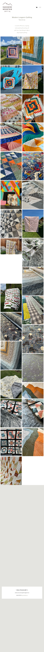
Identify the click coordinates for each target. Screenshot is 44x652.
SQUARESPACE (25, 595)
